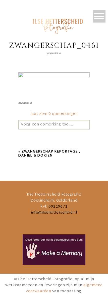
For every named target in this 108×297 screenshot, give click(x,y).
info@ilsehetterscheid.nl (54, 212)
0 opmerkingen (54, 114)
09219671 (58, 206)
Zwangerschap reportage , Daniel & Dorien (49, 153)
